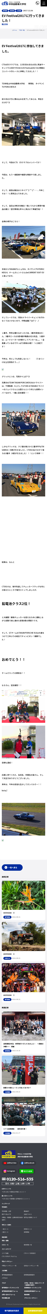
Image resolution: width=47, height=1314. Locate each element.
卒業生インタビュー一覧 (9, 1266)
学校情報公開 (6, 1298)
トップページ (6, 1204)
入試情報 (4, 1270)
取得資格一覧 (28, 1245)
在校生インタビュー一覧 (31, 1266)
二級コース (5, 1232)
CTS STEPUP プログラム (9, 1256)
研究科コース (28, 1229)
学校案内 (4, 1207)
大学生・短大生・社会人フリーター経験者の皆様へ (34, 1284)
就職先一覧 (5, 1245)
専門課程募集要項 (7, 1275)
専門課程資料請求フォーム (10, 1291)
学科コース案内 (6, 1225)
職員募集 (27, 1294)
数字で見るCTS (6, 1214)
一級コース (5, 1229)
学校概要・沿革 (6, 1211)
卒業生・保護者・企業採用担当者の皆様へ (12, 1218)
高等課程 (26, 1232)
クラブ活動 (5, 1253)
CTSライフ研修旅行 (30, 1253)
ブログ (4, 1283)
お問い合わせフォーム (8, 1294)
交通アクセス (28, 1214)
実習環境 (4, 1237)
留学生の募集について (30, 1217)
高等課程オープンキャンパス (32, 1288)
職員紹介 (26, 1211)
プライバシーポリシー (30, 1298)
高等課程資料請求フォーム (32, 1291)
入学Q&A (5, 1278)
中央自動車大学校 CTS (14, 3)
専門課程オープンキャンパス (10, 1288)
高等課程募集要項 (29, 1275)
